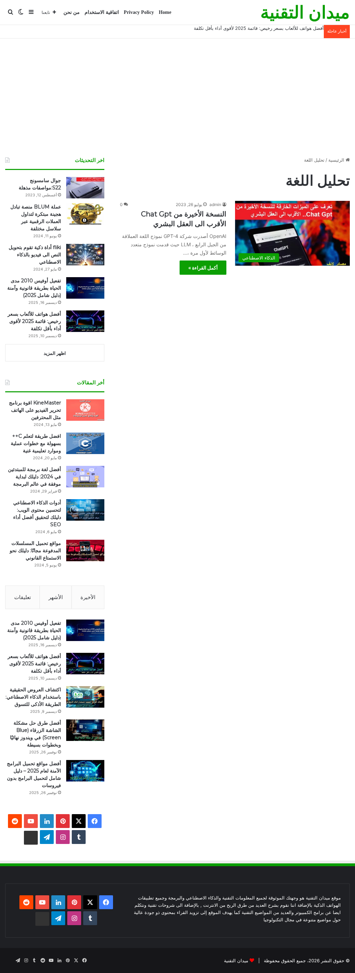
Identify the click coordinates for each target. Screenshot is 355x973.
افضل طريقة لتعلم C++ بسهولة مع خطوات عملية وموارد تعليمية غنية (36, 443)
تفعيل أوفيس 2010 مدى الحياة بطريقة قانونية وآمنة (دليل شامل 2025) (34, 288)
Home (165, 12)
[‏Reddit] (15, 821)
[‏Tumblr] (79, 837)
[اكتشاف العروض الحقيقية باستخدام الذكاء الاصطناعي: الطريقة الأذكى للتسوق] (85, 697)
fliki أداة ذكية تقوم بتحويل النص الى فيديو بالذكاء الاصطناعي (35, 254)
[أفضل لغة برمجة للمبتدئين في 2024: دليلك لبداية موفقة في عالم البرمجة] (85, 476)
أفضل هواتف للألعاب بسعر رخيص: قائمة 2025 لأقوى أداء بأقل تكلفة (259, 28)
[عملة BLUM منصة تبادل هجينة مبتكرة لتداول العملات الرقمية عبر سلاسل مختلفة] (85, 214)
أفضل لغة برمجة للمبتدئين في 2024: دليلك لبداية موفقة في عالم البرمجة (34, 476)
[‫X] (79, 821)
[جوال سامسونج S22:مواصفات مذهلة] (85, 187)
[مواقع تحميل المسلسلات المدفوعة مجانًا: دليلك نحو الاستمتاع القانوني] (85, 550)
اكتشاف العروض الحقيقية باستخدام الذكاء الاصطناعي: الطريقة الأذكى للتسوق (33, 696)
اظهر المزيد (55, 353)
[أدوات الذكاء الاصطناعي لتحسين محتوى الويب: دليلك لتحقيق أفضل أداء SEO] (85, 510)
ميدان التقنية (236, 960)
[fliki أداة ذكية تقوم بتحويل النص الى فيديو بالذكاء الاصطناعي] (85, 254)
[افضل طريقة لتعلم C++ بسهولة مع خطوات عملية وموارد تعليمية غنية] (85, 443)
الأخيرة (87, 597)
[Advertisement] (177, 97)
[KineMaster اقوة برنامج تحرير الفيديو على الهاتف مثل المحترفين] (85, 410)
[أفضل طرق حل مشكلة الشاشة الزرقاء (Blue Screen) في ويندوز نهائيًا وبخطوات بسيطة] (85, 730)
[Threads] (31, 838)
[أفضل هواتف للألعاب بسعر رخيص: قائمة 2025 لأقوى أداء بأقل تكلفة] (85, 321)
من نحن (71, 12)
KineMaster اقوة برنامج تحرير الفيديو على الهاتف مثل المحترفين (35, 410)
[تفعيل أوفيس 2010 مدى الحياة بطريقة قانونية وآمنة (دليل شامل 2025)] (85, 288)
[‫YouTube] (31, 821)
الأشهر (56, 597)
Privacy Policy (139, 12)
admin (215, 204)
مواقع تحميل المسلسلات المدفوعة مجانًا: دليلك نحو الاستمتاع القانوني (35, 550)
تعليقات (22, 597)
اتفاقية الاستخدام (102, 12)
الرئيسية (337, 160)
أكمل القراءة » (203, 268)
